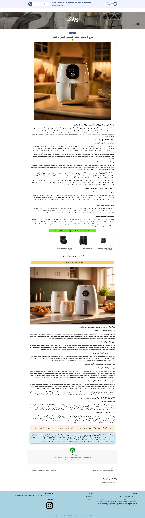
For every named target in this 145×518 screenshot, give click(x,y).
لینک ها (91, 494)
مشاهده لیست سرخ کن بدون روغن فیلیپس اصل (72, 256)
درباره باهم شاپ (89, 496)
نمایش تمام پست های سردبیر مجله (72, 460)
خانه (75, 23)
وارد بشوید (104, 482)
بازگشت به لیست (72, 469)
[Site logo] (111, 4)
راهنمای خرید (71, 23)
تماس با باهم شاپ (89, 499)
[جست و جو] (30, 4)
